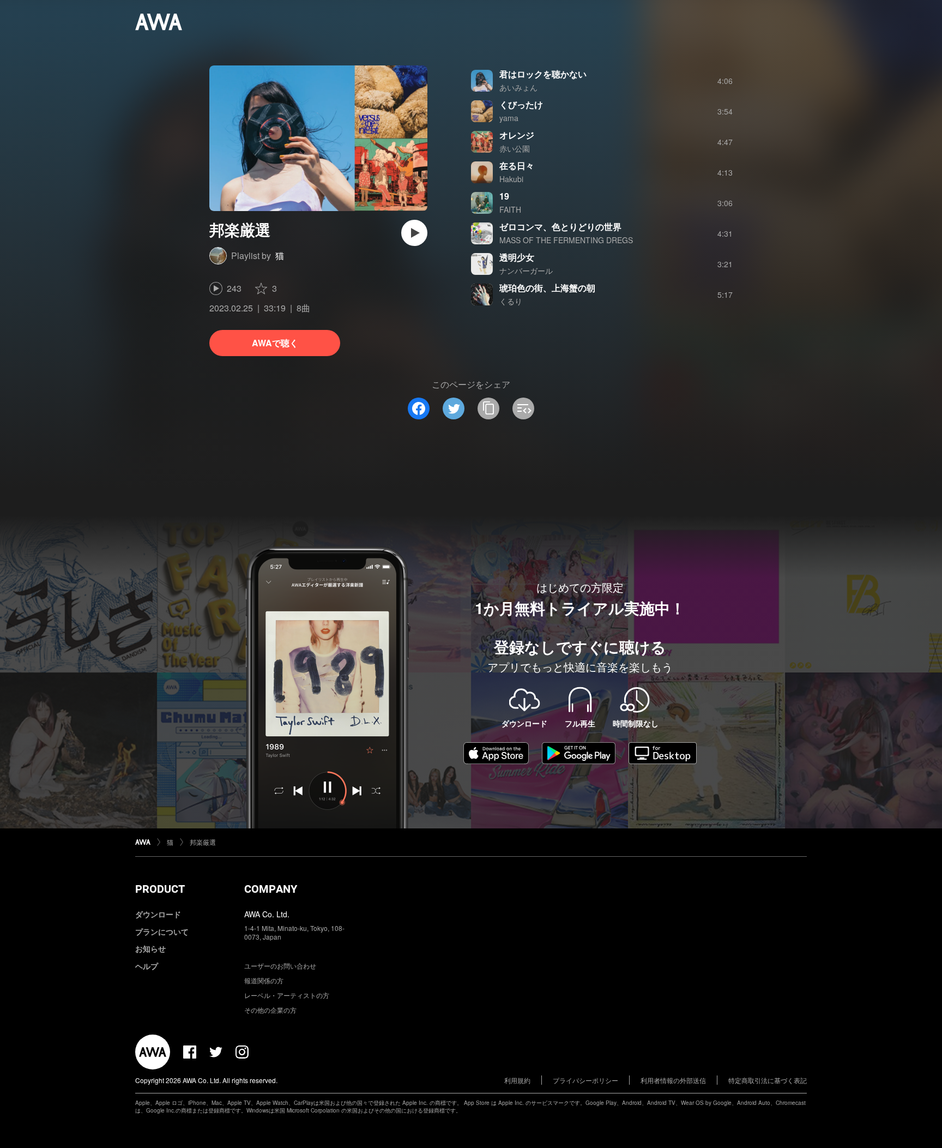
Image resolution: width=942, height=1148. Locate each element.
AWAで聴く (275, 342)
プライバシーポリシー (585, 1080)
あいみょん (518, 87)
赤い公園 (514, 148)
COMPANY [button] (270, 888)
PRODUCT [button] (160, 888)
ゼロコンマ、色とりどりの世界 (560, 226)
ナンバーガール (526, 270)
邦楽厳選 (203, 841)
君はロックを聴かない (543, 74)
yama (508, 117)
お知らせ (150, 948)
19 (504, 196)
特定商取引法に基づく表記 (767, 1080)
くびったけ (521, 104)
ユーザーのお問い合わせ (280, 965)
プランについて (162, 931)
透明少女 (516, 257)
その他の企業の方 (270, 1009)
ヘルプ (146, 965)
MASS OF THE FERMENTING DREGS (566, 240)
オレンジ (516, 135)
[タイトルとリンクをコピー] (488, 408)
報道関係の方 (263, 980)
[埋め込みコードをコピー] (523, 408)
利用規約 (517, 1080)
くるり (510, 301)
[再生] (414, 233)
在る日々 (516, 165)
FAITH (510, 209)
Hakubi (511, 178)
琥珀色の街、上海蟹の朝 (547, 287)
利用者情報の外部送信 (673, 1080)
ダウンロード (158, 914)
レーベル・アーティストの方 (286, 995)
